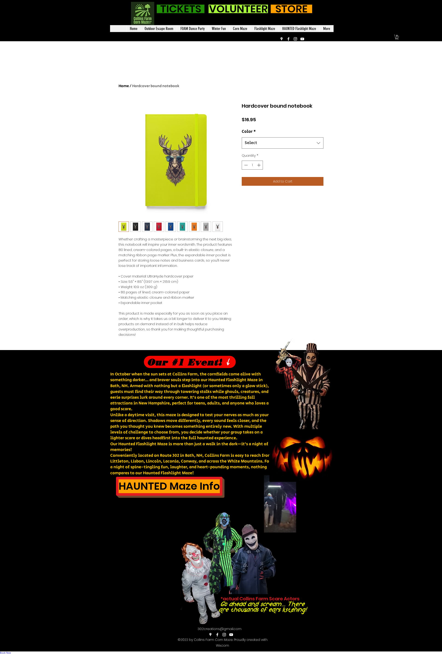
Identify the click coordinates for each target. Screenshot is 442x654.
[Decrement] (245, 165)
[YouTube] (302, 39)
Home (124, 86)
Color (249, 132)
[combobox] (282, 143)
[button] (397, 37)
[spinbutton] (252, 165)
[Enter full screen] (325, 526)
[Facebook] (288, 39)
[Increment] (259, 165)
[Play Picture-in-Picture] (317, 526)
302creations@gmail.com (219, 628)
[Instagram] (295, 39)
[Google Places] (281, 39)
